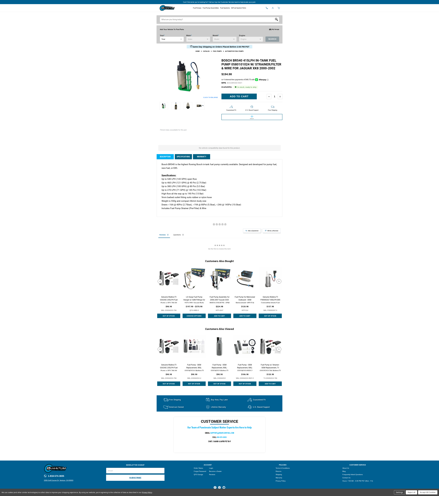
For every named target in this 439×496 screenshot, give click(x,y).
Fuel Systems (225, 8)
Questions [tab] (177, 235)
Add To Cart (219, 316)
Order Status (198, 468)
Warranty (201, 156)
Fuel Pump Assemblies (211, 8)
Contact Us (346, 478)
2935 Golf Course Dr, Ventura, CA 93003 (58, 480)
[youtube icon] (223, 487)
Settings (399, 492)
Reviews (212, 474)
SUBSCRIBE (135, 477)
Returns (278, 471)
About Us (345, 468)
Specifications (183, 156)
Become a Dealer (215, 471)
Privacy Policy (281, 481)
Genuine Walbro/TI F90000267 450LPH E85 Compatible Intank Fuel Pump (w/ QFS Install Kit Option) (270, 303)
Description (165, 156)
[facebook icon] (215, 487)
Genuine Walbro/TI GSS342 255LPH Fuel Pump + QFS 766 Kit (169, 300)
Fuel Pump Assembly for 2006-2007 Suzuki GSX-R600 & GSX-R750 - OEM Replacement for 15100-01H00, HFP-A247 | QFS (219, 303)
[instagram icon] (219, 487)
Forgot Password (200, 471)
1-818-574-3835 (55, 476)
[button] (160, 281)
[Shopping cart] (279, 8)
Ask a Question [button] (253, 231)
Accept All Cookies (428, 492)
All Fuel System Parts (238, 8)
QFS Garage (198, 474)
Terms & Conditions (283, 468)
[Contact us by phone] (267, 8)
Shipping (279, 474)
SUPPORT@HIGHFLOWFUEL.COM (222, 432)
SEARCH (272, 39)
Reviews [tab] (162, 235)
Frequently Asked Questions (352, 474)
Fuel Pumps (197, 8)
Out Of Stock (169, 316)
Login (211, 468)
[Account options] (273, 8)
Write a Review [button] (272, 231)
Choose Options (194, 316)
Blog (344, 471)
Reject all (411, 492)
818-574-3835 (222, 437)
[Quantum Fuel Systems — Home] (158, 7)
